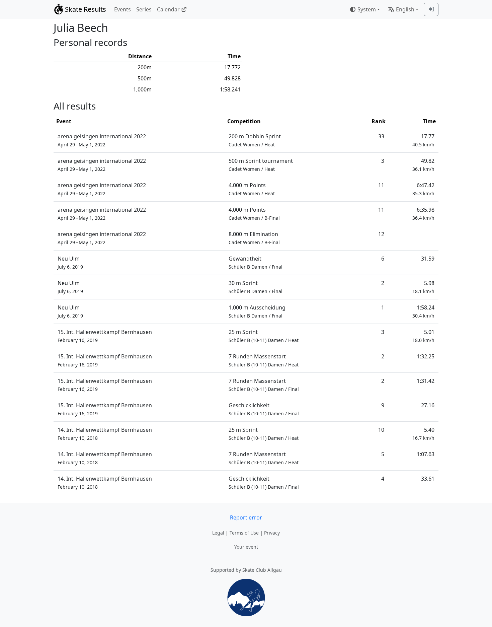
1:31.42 (425, 381)
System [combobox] (366, 9)
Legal (218, 533)
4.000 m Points (252, 189)
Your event (246, 547)
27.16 (427, 405)
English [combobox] (405, 9)
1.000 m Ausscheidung (257, 311)
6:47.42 (423, 189)
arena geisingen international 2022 (102, 140)
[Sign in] (431, 9)
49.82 (423, 164)
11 (381, 185)
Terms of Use (244, 533)
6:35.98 (423, 213)
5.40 (423, 433)
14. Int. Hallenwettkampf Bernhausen (105, 433)
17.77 (423, 140)
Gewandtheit (255, 262)
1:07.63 (425, 454)
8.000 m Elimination (254, 238)
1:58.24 (423, 311)
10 (381, 429)
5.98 (423, 286)
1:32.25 (425, 356)
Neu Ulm (70, 262)
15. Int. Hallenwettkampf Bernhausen (105, 335)
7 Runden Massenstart (264, 360)
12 (381, 234)
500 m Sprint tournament (261, 164)
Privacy (272, 533)
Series (144, 9)
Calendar (168, 9)
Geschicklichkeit (264, 409)
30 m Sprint (255, 286)
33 (381, 136)
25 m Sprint (264, 335)
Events (122, 9)
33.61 (427, 478)
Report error (246, 517)
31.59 (427, 258)
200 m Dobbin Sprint (255, 140)
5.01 (423, 335)
